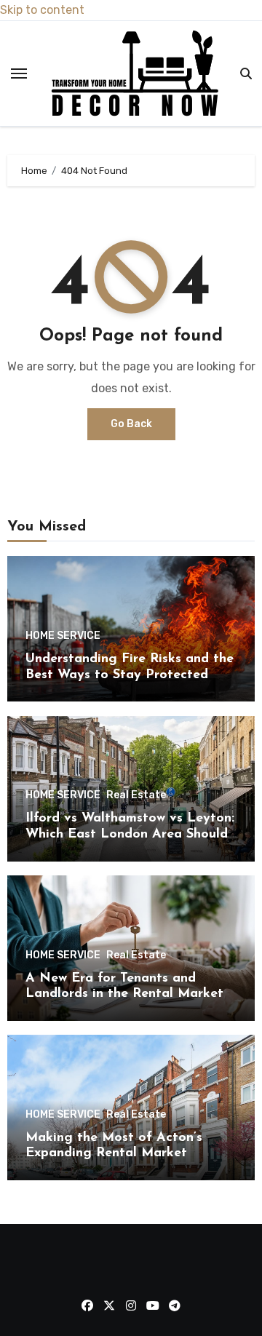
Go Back (131, 424)
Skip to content (42, 10)
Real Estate (136, 795)
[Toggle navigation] (19, 73)
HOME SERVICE (62, 636)
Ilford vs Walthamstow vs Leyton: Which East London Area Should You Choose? (129, 834)
